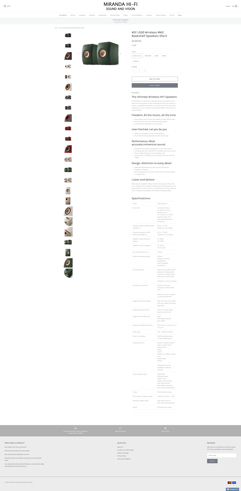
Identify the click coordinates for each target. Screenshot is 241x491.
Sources (72, 15)
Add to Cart (154, 79)
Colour (134, 51)
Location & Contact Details (125, 450)
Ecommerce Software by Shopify (24, 482)
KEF (135, 45)
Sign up (212, 461)
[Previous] (78, 54)
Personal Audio (115, 15)
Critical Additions (136, 15)
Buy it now (155, 85)
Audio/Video (102, 15)
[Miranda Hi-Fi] (120, 6)
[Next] (120, 54)
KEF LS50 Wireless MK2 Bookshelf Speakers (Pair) (71, 27)
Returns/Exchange (123, 453)
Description (135, 92)
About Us (120, 447)
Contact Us (233, 489)
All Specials (63, 15)
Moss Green (137, 56)
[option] (99, 54)
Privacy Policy (121, 456)
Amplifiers (82, 15)
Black (156, 56)
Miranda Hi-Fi (12, 482)
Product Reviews (161, 15)
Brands (172, 15)
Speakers (92, 15)
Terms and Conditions (124, 459)
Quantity (134, 67)
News (180, 15)
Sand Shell (148, 56)
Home (56, 27)
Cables (125, 15)
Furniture (149, 15)
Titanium (136, 61)
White (164, 56)
